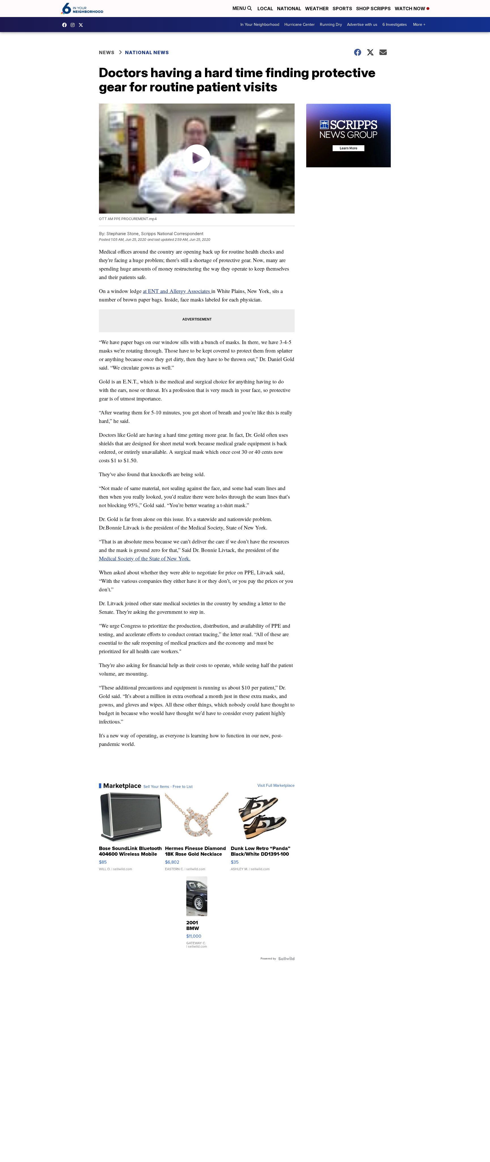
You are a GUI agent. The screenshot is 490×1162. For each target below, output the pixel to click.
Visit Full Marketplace (276, 786)
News (107, 52)
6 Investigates (395, 25)
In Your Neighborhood (259, 25)
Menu (240, 8)
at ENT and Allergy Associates (177, 290)
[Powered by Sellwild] (286, 959)
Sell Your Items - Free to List (168, 787)
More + (419, 25)
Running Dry (331, 25)
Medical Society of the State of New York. (145, 558)
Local (265, 8)
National (289, 8)
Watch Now (410, 8)
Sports (342, 8)
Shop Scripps (373, 8)
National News (147, 52)
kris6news (74, 25)
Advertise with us (362, 25)
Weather (317, 8)
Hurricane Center (299, 25)
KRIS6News (65, 25)
